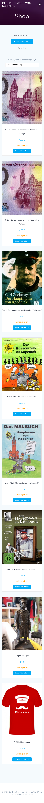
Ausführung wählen (22, 759)
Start (19, 48)
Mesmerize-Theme (25, 794)
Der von (16, 4)
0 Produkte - (23, 41)
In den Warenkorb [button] (22, 151)
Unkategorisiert (22, 145)
